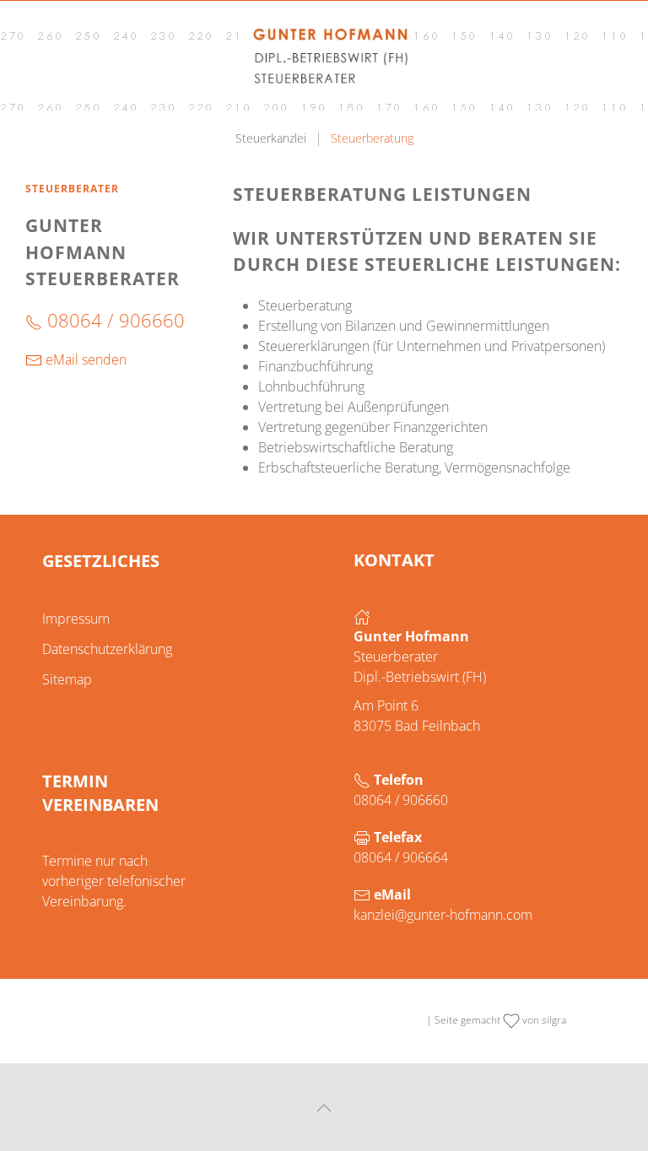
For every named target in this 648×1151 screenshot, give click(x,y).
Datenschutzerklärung (107, 649)
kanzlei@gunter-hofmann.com (443, 914)
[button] (324, 1108)
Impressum (76, 618)
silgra (554, 1019)
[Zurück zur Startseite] (324, 55)
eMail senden (84, 359)
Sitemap (67, 679)
